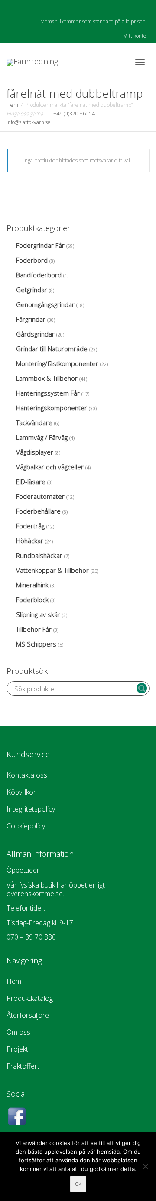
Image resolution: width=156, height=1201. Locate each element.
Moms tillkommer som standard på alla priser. (93, 21)
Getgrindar (31, 289)
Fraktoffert (22, 1066)
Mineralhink (32, 585)
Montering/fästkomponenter (57, 363)
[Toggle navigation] (140, 62)
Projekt (17, 1049)
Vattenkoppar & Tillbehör (52, 570)
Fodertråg (30, 525)
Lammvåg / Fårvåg (42, 437)
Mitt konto (134, 36)
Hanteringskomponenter (51, 407)
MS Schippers (36, 644)
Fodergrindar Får (40, 245)
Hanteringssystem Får (48, 393)
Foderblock (32, 599)
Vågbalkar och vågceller (50, 466)
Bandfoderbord (39, 275)
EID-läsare (31, 481)
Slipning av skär (38, 614)
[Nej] (145, 1166)
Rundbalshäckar (39, 555)
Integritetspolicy (30, 809)
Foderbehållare (38, 511)
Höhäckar (29, 540)
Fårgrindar (31, 319)
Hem (12, 105)
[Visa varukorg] (117, 60)
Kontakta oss (26, 775)
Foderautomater (40, 496)
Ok (78, 1184)
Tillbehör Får (34, 629)
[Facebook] (14, 7)
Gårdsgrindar (35, 334)
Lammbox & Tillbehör (47, 378)
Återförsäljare (27, 1015)
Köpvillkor (21, 792)
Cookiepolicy (25, 826)
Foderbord (32, 260)
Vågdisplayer (34, 452)
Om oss (18, 1032)
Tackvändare (34, 422)
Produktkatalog (29, 998)
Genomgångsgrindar (45, 304)
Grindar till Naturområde (52, 348)
